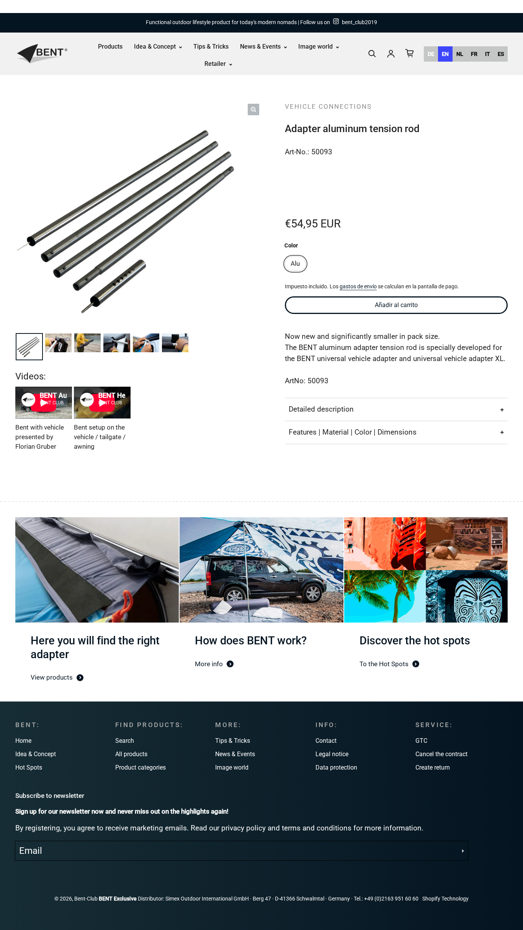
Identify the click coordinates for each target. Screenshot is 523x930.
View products (52, 677)
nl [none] (459, 54)
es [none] (501, 54)
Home (23, 740)
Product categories (140, 767)
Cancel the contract (441, 754)
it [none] (487, 54)
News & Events (261, 46)
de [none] (431, 54)
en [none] (445, 54)
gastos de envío (358, 286)
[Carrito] (409, 53)
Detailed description (321, 409)
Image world (316, 46)
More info (209, 664)
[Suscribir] (463, 850)
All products (131, 754)
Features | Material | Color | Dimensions (353, 432)
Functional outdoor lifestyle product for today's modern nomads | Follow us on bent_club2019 (261, 22)
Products (110, 46)
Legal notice (331, 754)
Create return (432, 767)
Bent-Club (86, 899)
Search (124, 740)
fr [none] (474, 54)
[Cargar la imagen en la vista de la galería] (30, 346)
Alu (295, 263)
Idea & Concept (155, 46)
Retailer (215, 63)
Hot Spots (28, 767)
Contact (326, 740)
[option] (431, 53)
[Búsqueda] (372, 53)
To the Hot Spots (384, 664)
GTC (421, 740)
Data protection (336, 767)
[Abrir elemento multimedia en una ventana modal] (253, 109)
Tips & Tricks (211, 46)
